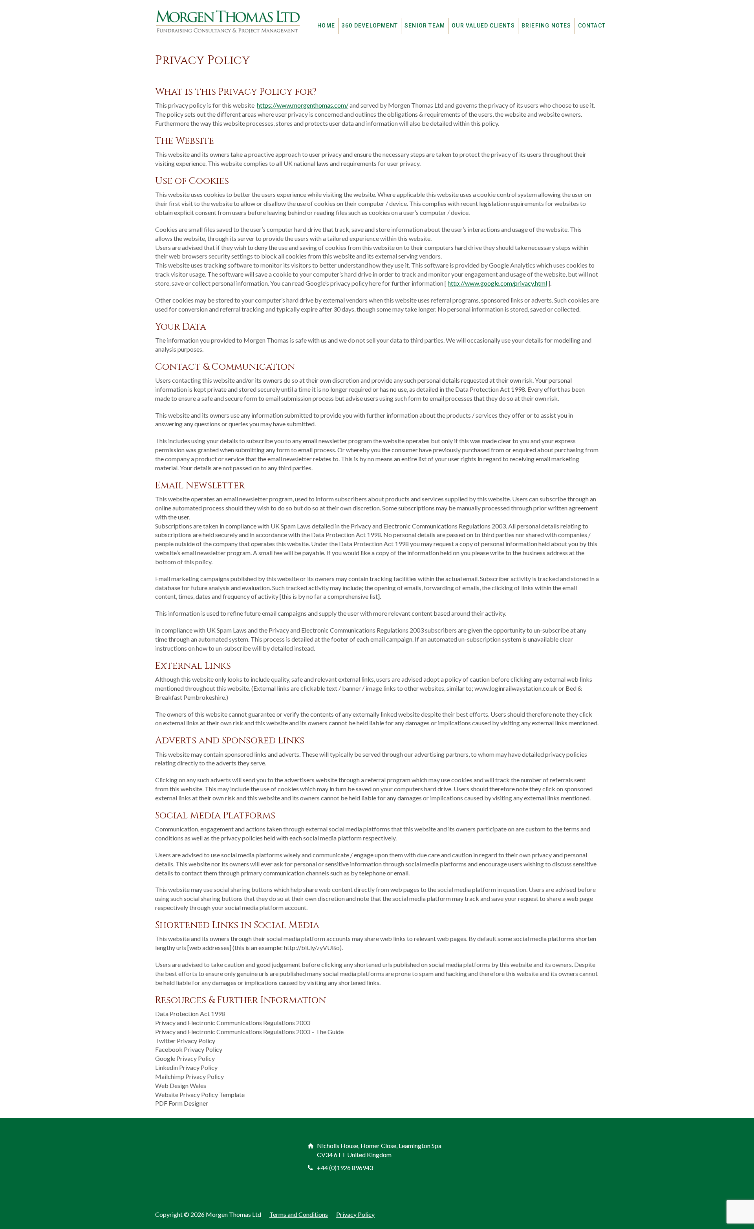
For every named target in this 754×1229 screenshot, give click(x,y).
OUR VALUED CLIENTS (483, 25)
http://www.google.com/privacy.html (497, 283)
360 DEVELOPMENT (370, 25)
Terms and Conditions (298, 1214)
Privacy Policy (355, 1214)
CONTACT (592, 25)
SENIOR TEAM (424, 25)
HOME (326, 25)
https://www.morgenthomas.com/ (302, 105)
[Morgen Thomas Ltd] (227, 21)
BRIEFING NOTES (546, 25)
